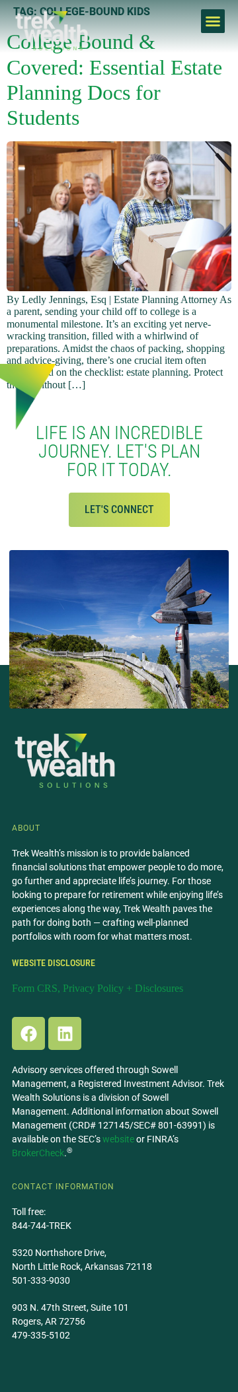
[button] (213, 21)
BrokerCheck (38, 1153)
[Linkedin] (64, 1033)
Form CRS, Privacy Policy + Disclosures (97, 988)
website (118, 1139)
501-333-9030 (41, 1280)
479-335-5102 (41, 1335)
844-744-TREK (41, 1225)
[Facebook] (28, 1033)
